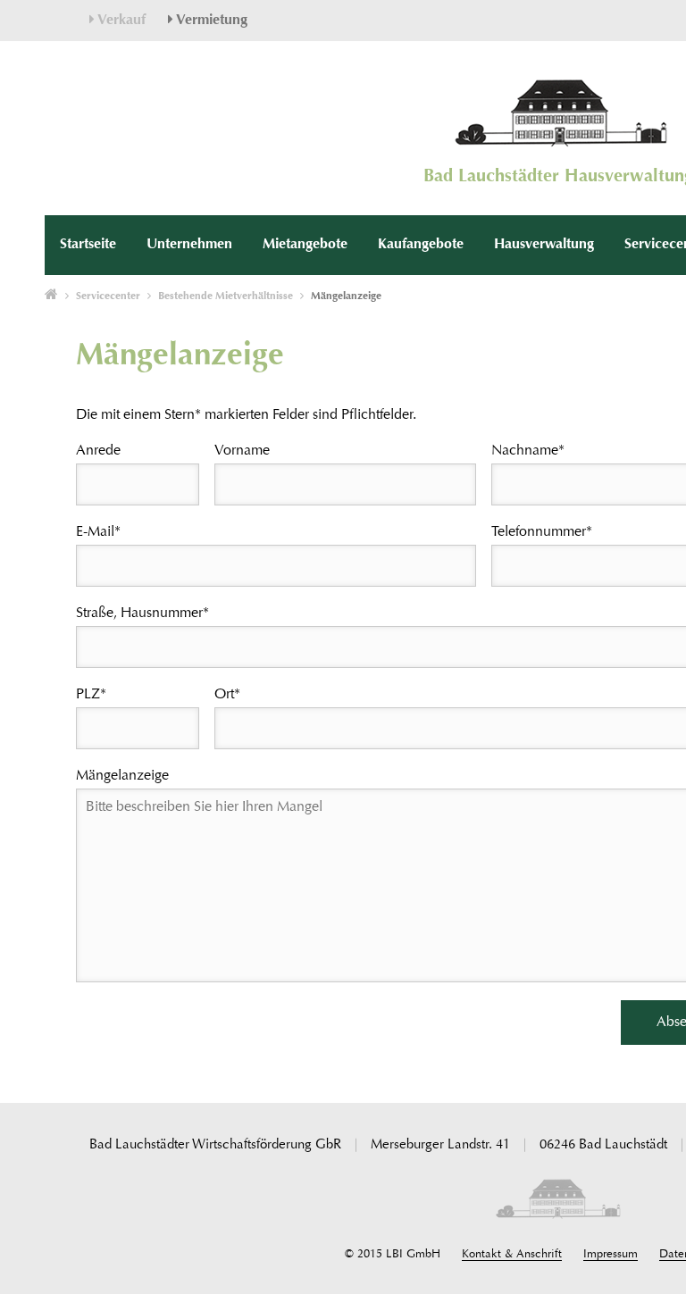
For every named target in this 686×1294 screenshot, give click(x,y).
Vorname (242, 451)
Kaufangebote (421, 245)
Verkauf (120, 20)
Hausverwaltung (544, 245)
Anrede (98, 451)
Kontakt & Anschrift (512, 1254)
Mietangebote (305, 245)
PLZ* (91, 695)
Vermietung (210, 20)
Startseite (88, 245)
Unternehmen (189, 245)
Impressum (610, 1254)
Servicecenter (108, 296)
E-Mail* (98, 532)
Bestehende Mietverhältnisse (225, 296)
